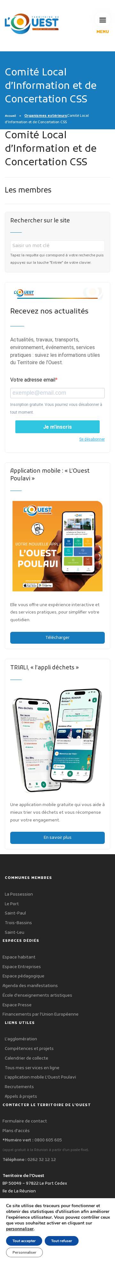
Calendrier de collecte (26, 1058)
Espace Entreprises (22, 967)
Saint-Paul (15, 913)
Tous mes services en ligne (32, 1068)
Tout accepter (24, 1240)
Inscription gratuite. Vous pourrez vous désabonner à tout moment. (56, 408)
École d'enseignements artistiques (37, 995)
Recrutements (19, 1087)
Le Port (12, 904)
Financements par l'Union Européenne (41, 1014)
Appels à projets (21, 1096)
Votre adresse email (32, 380)
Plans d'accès (16, 1131)
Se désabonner (92, 439)
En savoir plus (58, 837)
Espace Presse (17, 1005)
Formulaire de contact (25, 1121)
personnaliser (20, 1229)
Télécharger (57, 637)
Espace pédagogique (23, 976)
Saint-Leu (14, 932)
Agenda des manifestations (30, 986)
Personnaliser (24, 1252)
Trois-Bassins (18, 923)
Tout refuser (61, 1240)
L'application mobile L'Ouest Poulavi (40, 1077)
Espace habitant (19, 957)
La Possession (19, 894)
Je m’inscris (57, 427)
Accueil (10, 116)
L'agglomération (21, 1039)
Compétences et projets (29, 1049)
